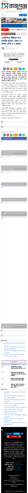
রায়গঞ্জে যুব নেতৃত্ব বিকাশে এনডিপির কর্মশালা (12, 184)
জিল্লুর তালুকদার (17, 468)
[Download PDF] (7, 68)
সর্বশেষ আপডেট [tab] (14, 361)
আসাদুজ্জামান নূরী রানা (17, 470)
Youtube (14, 436)
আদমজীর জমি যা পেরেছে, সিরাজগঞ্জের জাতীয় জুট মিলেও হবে (18, 367)
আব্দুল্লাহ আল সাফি (18, 463)
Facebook (9, 433)
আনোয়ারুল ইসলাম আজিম (18, 464)
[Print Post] (4, 68)
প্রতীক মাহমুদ (17, 466)
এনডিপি (6, 132)
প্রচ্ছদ (5, 34)
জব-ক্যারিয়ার (12, 33)
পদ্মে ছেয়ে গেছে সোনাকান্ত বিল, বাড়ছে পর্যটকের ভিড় (15, 407)
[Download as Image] (11, 68)
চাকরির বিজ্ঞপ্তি (11, 132)
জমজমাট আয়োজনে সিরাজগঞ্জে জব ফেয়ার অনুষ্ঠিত (13, 199)
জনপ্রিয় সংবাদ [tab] (14, 364)
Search (23, 15)
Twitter (17, 433)
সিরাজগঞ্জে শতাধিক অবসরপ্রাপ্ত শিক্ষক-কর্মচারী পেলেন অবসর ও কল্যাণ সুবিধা (17, 386)
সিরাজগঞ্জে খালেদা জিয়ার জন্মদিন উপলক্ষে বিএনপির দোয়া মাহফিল (17, 379)
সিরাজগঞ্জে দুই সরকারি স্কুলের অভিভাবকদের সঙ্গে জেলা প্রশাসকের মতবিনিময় (18, 374)
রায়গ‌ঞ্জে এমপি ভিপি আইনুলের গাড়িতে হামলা (13, 409)
